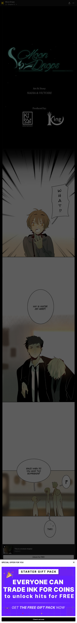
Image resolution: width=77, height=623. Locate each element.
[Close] (73, 562)
